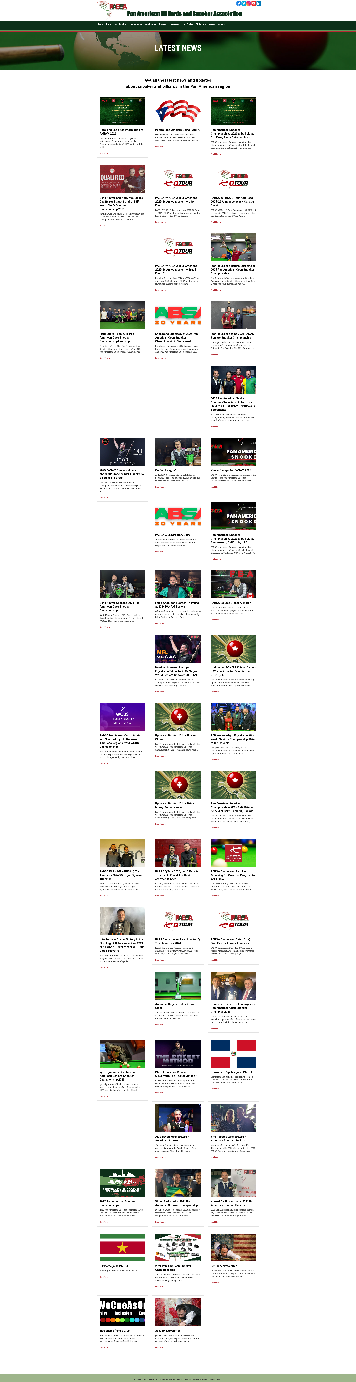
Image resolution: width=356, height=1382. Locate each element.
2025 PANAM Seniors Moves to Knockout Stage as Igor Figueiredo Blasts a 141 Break (122, 474)
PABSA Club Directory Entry (172, 535)
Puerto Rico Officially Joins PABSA (177, 130)
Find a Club (188, 24)
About (212, 24)
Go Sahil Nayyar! (165, 470)
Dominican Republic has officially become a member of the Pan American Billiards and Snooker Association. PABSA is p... (232, 1080)
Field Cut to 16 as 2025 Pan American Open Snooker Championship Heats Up (117, 337)
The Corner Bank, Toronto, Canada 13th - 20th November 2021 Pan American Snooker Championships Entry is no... (177, 1277)
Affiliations (201, 24)
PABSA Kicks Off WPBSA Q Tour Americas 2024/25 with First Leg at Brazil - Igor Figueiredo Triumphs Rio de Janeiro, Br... (120, 887)
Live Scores (150, 24)
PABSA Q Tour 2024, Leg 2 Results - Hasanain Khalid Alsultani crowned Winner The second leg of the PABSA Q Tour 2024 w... (177, 887)
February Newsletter (224, 1266)
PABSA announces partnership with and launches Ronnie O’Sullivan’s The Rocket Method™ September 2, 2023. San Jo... (175, 1083)
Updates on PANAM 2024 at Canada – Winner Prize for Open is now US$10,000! (233, 671)
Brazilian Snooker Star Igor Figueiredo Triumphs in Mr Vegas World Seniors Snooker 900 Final (176, 671)
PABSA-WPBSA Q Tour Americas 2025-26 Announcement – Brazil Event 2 (176, 269)
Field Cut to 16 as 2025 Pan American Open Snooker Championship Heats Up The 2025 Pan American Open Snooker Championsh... (121, 349)
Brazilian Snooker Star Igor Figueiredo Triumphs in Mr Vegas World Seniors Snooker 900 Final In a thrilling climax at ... (177, 683)
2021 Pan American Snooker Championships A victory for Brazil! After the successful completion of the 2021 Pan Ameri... (177, 1213)
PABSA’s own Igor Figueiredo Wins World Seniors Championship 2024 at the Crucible (233, 739)
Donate (221, 24)
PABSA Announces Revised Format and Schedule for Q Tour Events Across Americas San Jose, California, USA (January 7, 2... (176, 951)
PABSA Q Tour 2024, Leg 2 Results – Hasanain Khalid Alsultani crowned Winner (177, 875)
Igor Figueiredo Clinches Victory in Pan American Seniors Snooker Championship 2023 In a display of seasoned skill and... (120, 1087)
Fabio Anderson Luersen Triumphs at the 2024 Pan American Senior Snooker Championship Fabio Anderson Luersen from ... (178, 614)
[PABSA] (112, 10)
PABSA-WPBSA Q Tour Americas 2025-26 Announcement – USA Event (176, 201)
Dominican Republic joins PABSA (231, 1072)
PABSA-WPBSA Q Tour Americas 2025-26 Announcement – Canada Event (232, 201)
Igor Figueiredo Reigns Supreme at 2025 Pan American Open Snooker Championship (233, 269)
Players (162, 24)
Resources (174, 24)
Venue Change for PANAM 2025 (231, 470)
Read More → (105, 153)
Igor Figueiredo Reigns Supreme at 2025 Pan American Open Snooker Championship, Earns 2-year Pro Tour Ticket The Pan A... (233, 281)
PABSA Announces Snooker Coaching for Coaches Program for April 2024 (233, 875)
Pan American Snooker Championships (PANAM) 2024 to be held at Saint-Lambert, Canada (232, 807)
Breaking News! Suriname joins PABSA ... (119, 1271)
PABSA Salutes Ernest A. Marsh (231, 603)
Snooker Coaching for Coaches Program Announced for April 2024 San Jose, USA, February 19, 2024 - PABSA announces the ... (232, 887)
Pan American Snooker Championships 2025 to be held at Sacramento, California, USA (232, 538)
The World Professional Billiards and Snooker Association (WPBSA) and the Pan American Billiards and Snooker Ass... (177, 1015)
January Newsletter (167, 1330)
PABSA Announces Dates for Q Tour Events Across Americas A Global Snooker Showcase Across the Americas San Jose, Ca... (232, 951)
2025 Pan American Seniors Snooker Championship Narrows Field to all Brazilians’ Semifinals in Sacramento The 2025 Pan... (233, 417)
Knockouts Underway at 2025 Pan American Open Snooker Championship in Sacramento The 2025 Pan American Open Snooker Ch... (176, 349)
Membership (120, 24)
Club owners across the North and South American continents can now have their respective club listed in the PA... (175, 542)
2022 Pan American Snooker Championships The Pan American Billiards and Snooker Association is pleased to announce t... (121, 1213)
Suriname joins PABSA (114, 1266)
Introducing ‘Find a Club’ (115, 1330)
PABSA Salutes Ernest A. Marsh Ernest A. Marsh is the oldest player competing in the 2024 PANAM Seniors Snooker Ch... (232, 610)
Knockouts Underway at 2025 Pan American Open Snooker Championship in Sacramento (176, 337)
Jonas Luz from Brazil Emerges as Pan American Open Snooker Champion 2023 (233, 1007)
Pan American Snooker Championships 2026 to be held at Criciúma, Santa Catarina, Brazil (232, 133)
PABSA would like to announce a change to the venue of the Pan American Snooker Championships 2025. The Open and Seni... (233, 478)
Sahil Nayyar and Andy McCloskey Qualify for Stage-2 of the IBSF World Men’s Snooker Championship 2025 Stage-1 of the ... (122, 217)
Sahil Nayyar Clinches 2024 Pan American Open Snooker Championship (119, 606)
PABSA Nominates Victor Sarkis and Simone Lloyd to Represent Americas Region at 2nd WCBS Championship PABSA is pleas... (121, 754)
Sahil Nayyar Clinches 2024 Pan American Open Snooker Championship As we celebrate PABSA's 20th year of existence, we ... (122, 618)
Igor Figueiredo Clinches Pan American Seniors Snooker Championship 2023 (118, 1075)
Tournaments (135, 24)
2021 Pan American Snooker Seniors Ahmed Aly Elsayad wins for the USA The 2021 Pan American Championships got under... (232, 1213)
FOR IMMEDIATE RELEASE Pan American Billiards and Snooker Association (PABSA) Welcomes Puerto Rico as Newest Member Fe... (177, 137)
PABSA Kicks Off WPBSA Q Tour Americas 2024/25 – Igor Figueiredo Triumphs (122, 875)
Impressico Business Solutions (211, 1379)
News (108, 24)
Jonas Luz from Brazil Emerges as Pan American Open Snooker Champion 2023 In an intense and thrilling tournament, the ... (233, 1019)
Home (100, 24)
